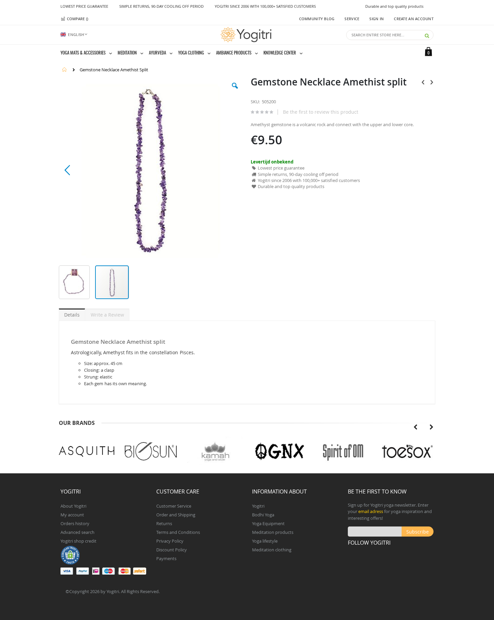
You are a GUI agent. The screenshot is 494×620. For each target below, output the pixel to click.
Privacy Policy (169, 541)
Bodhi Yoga (263, 515)
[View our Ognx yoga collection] (279, 451)
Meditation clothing (271, 550)
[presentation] (415, 427)
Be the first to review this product (320, 112)
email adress (370, 511)
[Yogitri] (247, 34)
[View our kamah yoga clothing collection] (215, 451)
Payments (166, 558)
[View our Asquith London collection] (86, 451)
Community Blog (317, 18)
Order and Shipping (175, 515)
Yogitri (258, 506)
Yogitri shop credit (78, 541)
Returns (164, 523)
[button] (235, 90)
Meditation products (272, 532)
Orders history (74, 523)
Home (64, 70)
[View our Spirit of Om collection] (343, 451)
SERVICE (351, 18)
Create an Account (414, 18)
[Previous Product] (423, 82)
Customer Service (173, 506)
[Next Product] (431, 82)
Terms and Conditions (178, 532)
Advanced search (77, 532)
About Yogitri (73, 506)
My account (72, 515)
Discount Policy (171, 550)
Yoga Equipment (268, 523)
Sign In (376, 18)
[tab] (72, 313)
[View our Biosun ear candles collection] (150, 451)
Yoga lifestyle (265, 541)
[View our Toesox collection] (407, 451)
